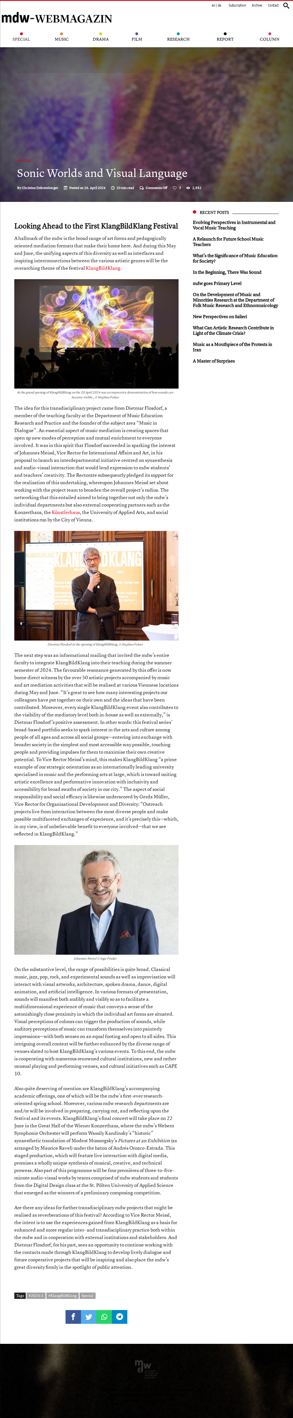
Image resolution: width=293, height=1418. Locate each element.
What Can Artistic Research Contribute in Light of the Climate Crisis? (233, 330)
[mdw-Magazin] (57, 10)
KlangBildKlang (103, 268)
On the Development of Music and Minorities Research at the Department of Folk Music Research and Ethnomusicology (235, 299)
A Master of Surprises (214, 361)
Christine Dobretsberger (40, 188)
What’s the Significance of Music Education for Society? (235, 258)
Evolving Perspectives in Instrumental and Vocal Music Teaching (234, 225)
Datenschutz (155, 1401)
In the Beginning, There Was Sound (227, 272)
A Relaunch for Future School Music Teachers (228, 241)
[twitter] (88, 1317)
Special (24, 160)
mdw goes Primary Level (217, 283)
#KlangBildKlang (62, 1295)
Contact (273, 5)
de (219, 5)
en (213, 5)
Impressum (137, 1401)
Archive (257, 5)
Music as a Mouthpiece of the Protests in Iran (232, 347)
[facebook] (73, 1317)
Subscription (237, 5)
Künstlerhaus (66, 512)
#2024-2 (36, 1295)
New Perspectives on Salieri (220, 316)
